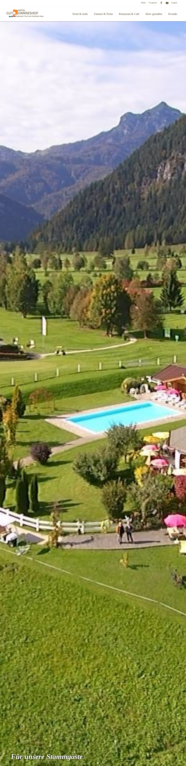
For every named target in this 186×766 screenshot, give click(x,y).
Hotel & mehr (80, 13)
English (174, 3)
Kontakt (172, 13)
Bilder (143, 3)
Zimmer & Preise (103, 13)
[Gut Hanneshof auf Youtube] (167, 3)
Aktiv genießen (153, 13)
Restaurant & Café (129, 13)
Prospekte (153, 3)
